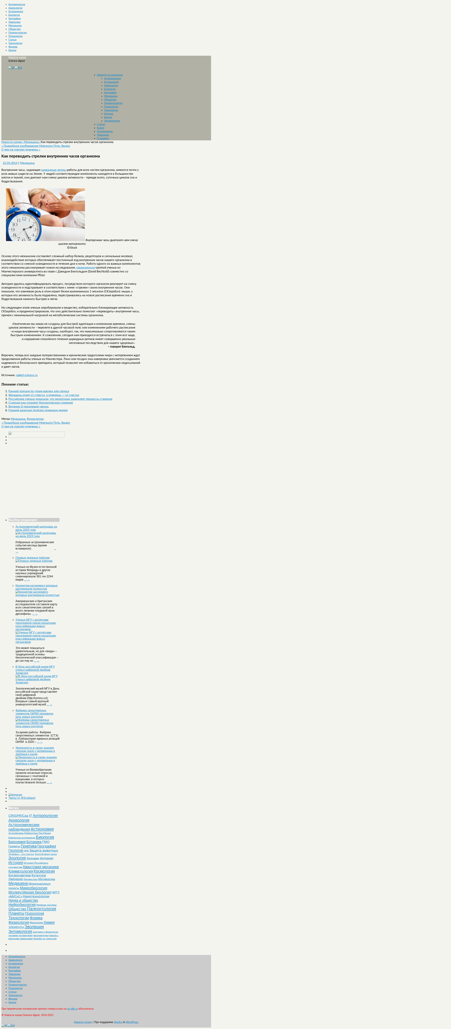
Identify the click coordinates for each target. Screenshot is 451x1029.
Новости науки (17, 57)
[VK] (11, 68)
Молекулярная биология (29, 892)
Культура (39, 875)
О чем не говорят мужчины (20, 149)
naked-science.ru (27, 375)
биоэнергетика (41, 935)
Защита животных (43, 850)
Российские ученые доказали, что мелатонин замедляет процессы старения (60, 399)
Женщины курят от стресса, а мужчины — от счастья (43, 395)
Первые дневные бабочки (33, 557)
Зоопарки (32, 858)
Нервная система (46, 904)
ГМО (46, 842)
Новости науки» (12, 142)
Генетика (29, 846)
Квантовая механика (41, 867)
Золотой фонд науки (46, 854)
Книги (100, 128)
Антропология (16, 4)
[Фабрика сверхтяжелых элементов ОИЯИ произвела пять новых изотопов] (38, 726)
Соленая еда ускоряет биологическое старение (40, 403)
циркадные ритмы (53, 170)
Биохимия (17, 842)
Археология (15, 8)
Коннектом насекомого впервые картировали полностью (37, 587)
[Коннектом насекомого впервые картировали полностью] (38, 595)
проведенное (85, 267)
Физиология (35, 419)
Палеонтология (17, 32)
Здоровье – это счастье (21, 854)
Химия (12, 50)
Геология (15, 850)
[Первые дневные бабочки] (34, 560)
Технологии (15, 43)
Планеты (16, 913)
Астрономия (15, 11)
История (15, 862)
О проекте (103, 138)
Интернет (47, 858)
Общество (14, 29)
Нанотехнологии (36, 896)
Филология (36, 922)
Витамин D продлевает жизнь (28, 406)
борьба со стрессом (45, 938)
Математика (46, 879)
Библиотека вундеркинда (21, 837)
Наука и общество (23, 900)
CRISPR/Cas (18, 816)
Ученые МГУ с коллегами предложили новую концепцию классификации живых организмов (36, 624)
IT (30, 816)
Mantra (118, 1022)
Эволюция (34, 926)
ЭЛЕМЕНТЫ (16, 927)
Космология (44, 871)
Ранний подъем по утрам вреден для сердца (38, 391)
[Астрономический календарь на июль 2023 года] (38, 536)
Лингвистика (30, 879)
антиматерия (26, 935)
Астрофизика (16, 833)
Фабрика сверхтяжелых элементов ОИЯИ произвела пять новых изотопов (34, 713)
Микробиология (33, 888)
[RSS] (18, 68)
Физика (12, 46)
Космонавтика (19, 875)
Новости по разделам (110, 75)
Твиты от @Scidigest (21, 797)
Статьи (12, 39)
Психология (15, 36)
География (14, 18)
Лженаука (14, 22)
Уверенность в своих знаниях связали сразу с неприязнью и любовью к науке (35, 751)
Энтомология (112, 121)
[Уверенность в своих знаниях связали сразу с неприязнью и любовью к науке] (38, 763)
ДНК (26, 850)
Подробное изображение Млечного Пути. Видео (35, 146)
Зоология (17, 858)
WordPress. (132, 1022)
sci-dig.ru (72, 1008)
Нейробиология (22, 904)
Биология (14, 15)
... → (27, 579)
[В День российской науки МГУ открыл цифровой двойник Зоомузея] (38, 682)
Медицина (15, 25)
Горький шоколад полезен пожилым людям (38, 410)
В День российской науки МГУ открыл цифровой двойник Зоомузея (35, 670)
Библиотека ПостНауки (37, 833)
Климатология (20, 871)
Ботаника (34, 842)
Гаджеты (14, 846)
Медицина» (32, 142)
